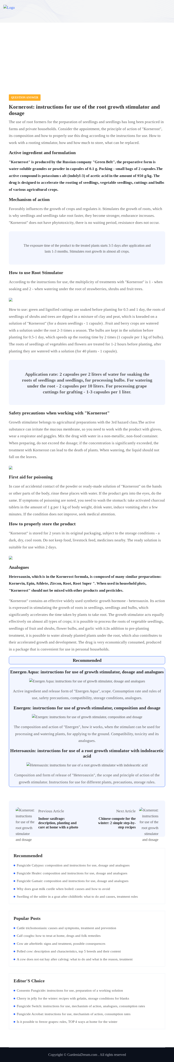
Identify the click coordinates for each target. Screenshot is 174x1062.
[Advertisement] (87, 51)
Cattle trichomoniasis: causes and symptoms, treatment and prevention (66, 928)
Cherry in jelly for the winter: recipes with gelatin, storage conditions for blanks (73, 998)
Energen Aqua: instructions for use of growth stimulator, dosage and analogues (87, 671)
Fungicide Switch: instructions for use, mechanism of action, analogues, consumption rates (81, 1006)
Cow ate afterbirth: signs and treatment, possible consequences (61, 943)
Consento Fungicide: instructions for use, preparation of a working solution (70, 990)
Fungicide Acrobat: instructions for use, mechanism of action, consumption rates (73, 1014)
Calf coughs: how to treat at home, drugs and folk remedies (59, 936)
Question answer (24, 97)
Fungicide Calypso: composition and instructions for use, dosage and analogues (73, 865)
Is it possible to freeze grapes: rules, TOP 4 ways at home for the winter (67, 1022)
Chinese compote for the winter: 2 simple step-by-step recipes (117, 823)
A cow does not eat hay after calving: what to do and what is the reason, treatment (75, 959)
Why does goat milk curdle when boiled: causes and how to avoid (63, 889)
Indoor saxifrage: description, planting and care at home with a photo (58, 823)
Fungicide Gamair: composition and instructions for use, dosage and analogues (72, 881)
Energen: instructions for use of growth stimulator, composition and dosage (87, 707)
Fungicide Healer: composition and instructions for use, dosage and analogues (72, 873)
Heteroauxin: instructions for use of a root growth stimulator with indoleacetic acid (87, 753)
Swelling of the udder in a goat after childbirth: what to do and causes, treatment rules (77, 896)
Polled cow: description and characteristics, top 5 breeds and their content (69, 951)
